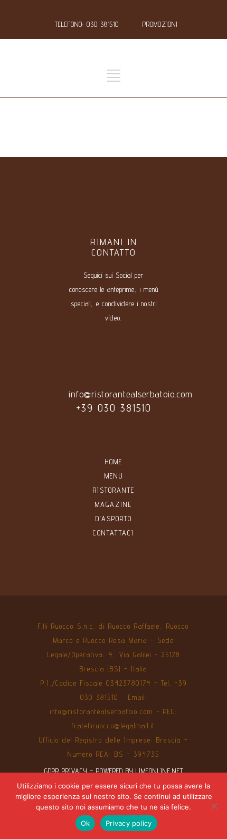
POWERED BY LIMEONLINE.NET (139, 771)
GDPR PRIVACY (65, 771)
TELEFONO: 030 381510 (87, 24)
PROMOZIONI (160, 24)
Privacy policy (129, 823)
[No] (214, 806)
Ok (85, 823)
